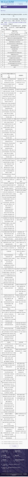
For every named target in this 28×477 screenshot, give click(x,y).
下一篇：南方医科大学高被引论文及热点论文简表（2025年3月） (12, 443)
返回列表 (14, 446)
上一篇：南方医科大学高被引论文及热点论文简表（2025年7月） (12, 441)
